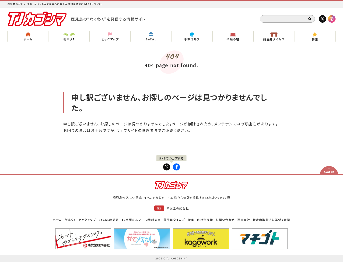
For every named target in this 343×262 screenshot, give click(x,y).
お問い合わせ (225, 220)
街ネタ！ (70, 220)
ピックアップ (87, 220)
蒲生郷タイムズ (174, 220)
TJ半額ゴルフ (131, 220)
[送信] (310, 18)
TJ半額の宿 (152, 220)
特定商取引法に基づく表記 (271, 220)
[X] (322, 19)
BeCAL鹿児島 (108, 220)
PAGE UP (329, 172)
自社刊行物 (205, 220)
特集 (191, 220)
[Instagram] (332, 19)
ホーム (57, 220)
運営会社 (243, 220)
